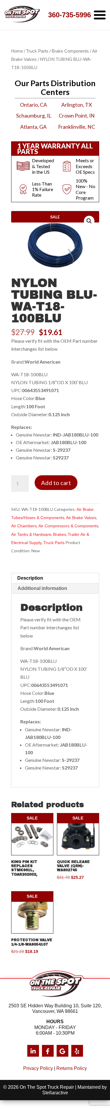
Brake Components (70, 51)
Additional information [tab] (42, 588)
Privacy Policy (38, 1068)
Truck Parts (37, 51)
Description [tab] (30, 578)
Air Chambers (24, 525)
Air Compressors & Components (68, 525)
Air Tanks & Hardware (31, 534)
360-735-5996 (69, 15)
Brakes (59, 534)
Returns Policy (71, 1068)
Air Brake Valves (81, 517)
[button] (89, 221)
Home (17, 51)
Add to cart (56, 482)
